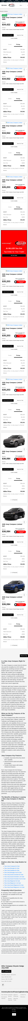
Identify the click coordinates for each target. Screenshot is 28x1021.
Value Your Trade (20, 35)
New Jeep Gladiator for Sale (11, 870)
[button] (24, 69)
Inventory (4, 992)
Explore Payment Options (8, 35)
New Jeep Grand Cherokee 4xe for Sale (15, 878)
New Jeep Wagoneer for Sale (12, 881)
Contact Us (7, 971)
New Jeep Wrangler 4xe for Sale (13, 872)
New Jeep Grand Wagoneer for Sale (14, 885)
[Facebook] (2, 984)
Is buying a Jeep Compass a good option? (14, 892)
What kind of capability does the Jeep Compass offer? (11, 899)
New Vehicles (4, 994)
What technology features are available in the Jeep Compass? (14, 906)
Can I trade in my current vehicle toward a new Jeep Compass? (13, 902)
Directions (22, 996)
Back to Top (24, 655)
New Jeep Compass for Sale (12, 866)
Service (10, 992)
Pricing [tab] (18, 44)
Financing (16, 992)
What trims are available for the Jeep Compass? (11, 895)
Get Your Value (14, 255)
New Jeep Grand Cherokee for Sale (13, 874)
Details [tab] (10, 44)
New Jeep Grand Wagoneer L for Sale (14, 887)
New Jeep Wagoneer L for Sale (12, 883)
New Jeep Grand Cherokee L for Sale (14, 876)
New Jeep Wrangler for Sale (11, 868)
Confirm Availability (14, 38)
